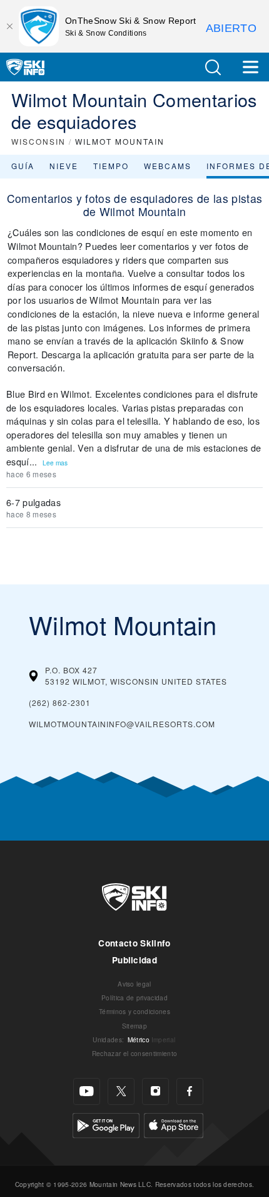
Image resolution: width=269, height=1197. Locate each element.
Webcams (167, 165)
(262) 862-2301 (60, 702)
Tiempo (111, 165)
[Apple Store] (173, 1123)
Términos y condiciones (134, 1011)
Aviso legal (134, 983)
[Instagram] (155, 1091)
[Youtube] (86, 1091)
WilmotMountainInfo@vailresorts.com (122, 723)
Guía (22, 165)
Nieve (63, 165)
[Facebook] (189, 1091)
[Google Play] (106, 1123)
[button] (212, 67)
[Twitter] (121, 1091)
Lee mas (55, 462)
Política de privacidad (134, 997)
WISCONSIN (38, 141)
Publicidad (134, 960)
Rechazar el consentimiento (134, 1053)
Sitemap (134, 1025)
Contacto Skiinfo (134, 943)
